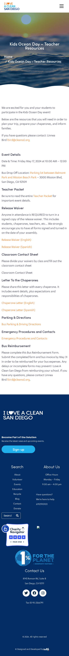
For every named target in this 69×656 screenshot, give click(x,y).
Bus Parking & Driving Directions (21, 324)
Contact (17, 504)
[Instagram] (42, 593)
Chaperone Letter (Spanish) (18, 310)
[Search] (17, 516)
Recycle (17, 494)
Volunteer (17, 480)
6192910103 (41, 504)
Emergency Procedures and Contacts (24, 338)
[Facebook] (34, 593)
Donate (17, 509)
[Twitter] (26, 593)
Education (17, 489)
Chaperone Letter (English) (18, 303)
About (17, 475)
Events (17, 484)
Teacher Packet (42, 196)
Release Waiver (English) (16, 240)
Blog (17, 499)
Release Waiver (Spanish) (17, 247)
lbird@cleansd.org (18, 140)
